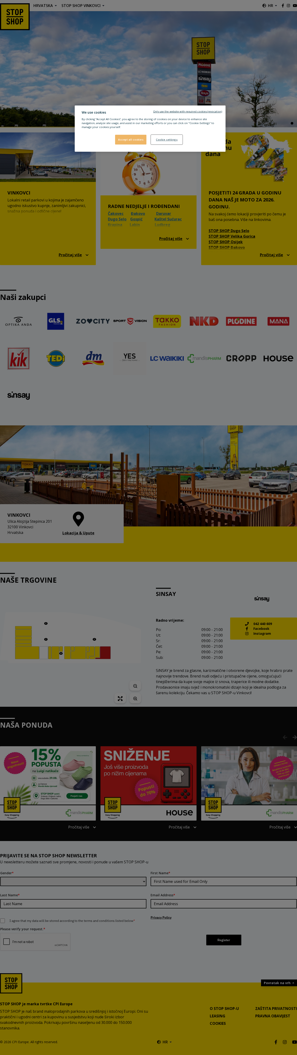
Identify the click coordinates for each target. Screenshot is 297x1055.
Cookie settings (167, 139)
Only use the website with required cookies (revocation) (187, 111)
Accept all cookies (130, 139)
